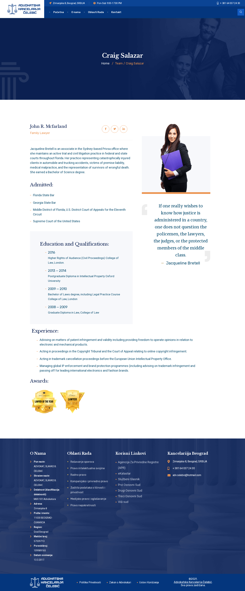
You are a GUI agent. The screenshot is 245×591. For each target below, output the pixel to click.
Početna (58, 12)
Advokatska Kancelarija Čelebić (193, 582)
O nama (75, 12)
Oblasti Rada (96, 12)
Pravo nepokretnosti (83, 505)
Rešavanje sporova (82, 461)
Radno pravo (78, 474)
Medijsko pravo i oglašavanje (88, 498)
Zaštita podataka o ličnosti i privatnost (87, 490)
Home (105, 63)
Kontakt (116, 12)
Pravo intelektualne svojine (87, 468)
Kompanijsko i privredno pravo (89, 481)
